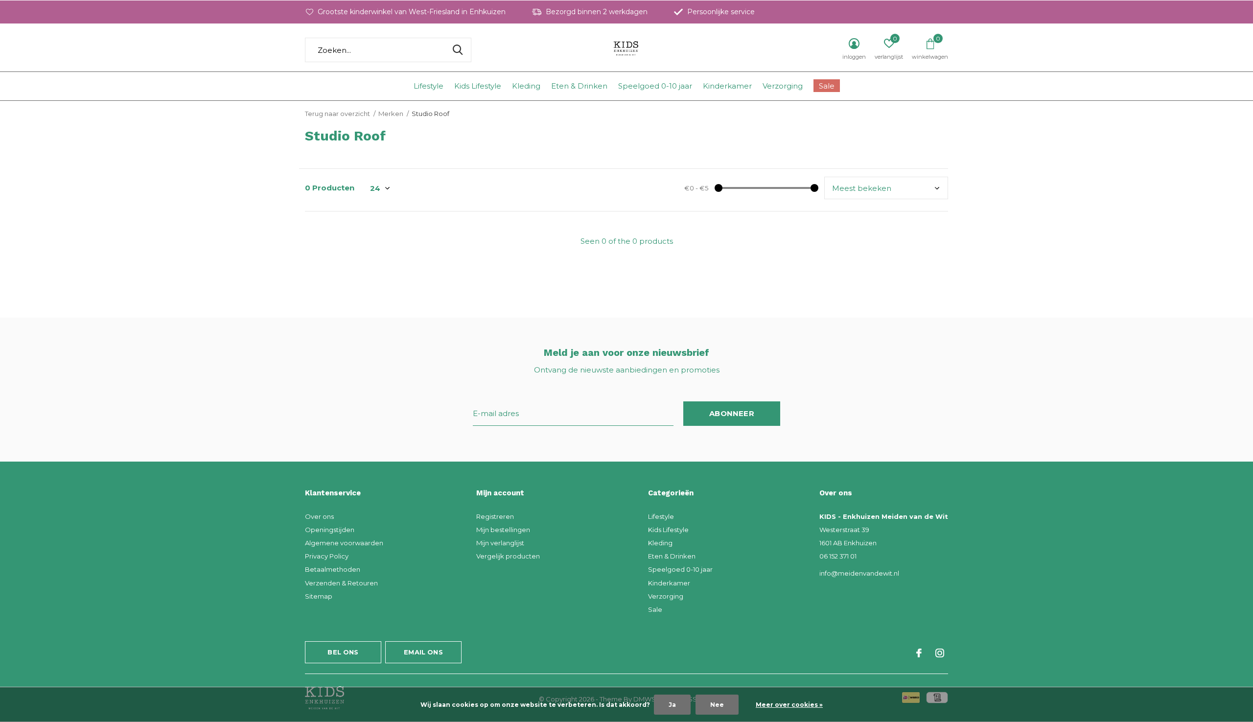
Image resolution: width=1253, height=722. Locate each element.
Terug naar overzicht (337, 113)
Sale (827, 86)
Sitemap (318, 596)
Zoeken (457, 50)
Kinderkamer (727, 86)
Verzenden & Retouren (341, 583)
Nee (717, 704)
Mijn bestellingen (503, 530)
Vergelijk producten (508, 556)
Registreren (495, 516)
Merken (390, 113)
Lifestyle (428, 86)
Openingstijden (329, 530)
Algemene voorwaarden (344, 543)
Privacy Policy (326, 556)
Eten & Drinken (579, 86)
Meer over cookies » (789, 704)
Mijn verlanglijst (500, 543)
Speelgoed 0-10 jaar (655, 86)
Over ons (319, 516)
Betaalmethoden (332, 569)
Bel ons (342, 652)
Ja (672, 704)
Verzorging (783, 86)
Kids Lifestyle (477, 86)
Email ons (423, 652)
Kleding (526, 86)
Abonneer (731, 413)
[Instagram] (939, 653)
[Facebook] (919, 653)
